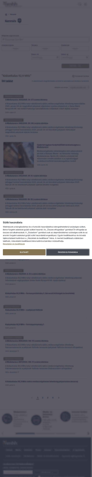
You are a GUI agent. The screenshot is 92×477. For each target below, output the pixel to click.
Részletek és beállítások (14, 244)
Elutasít (24, 252)
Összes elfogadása (68, 252)
